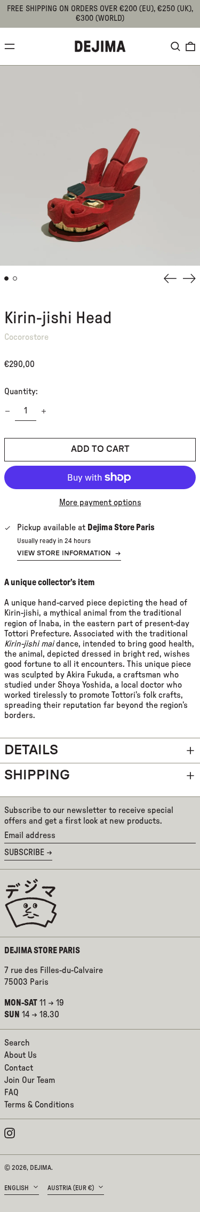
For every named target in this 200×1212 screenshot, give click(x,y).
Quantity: (21, 391)
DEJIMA (40, 1168)
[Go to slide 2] (15, 278)
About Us (20, 1055)
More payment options (100, 502)
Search (17, 1043)
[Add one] (43, 411)
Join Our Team (29, 1080)
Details (31, 750)
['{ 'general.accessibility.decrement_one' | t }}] (7, 411)
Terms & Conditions (39, 1105)
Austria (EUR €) (71, 1188)
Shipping (37, 775)
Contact (18, 1068)
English (17, 1188)
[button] (175, 46)
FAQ (11, 1092)
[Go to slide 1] (6, 278)
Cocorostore (26, 337)
